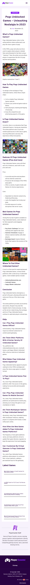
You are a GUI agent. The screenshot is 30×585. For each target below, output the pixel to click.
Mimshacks (23, 583)
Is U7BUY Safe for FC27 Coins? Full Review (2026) (14, 483)
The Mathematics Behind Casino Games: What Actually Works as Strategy (13, 494)
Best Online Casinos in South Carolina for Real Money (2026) (14, 472)
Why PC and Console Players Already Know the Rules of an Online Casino (14, 517)
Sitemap (15, 565)
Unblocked (15, 13)
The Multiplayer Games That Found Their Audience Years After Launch (14, 505)
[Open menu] (26, 2)
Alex (13, 29)
